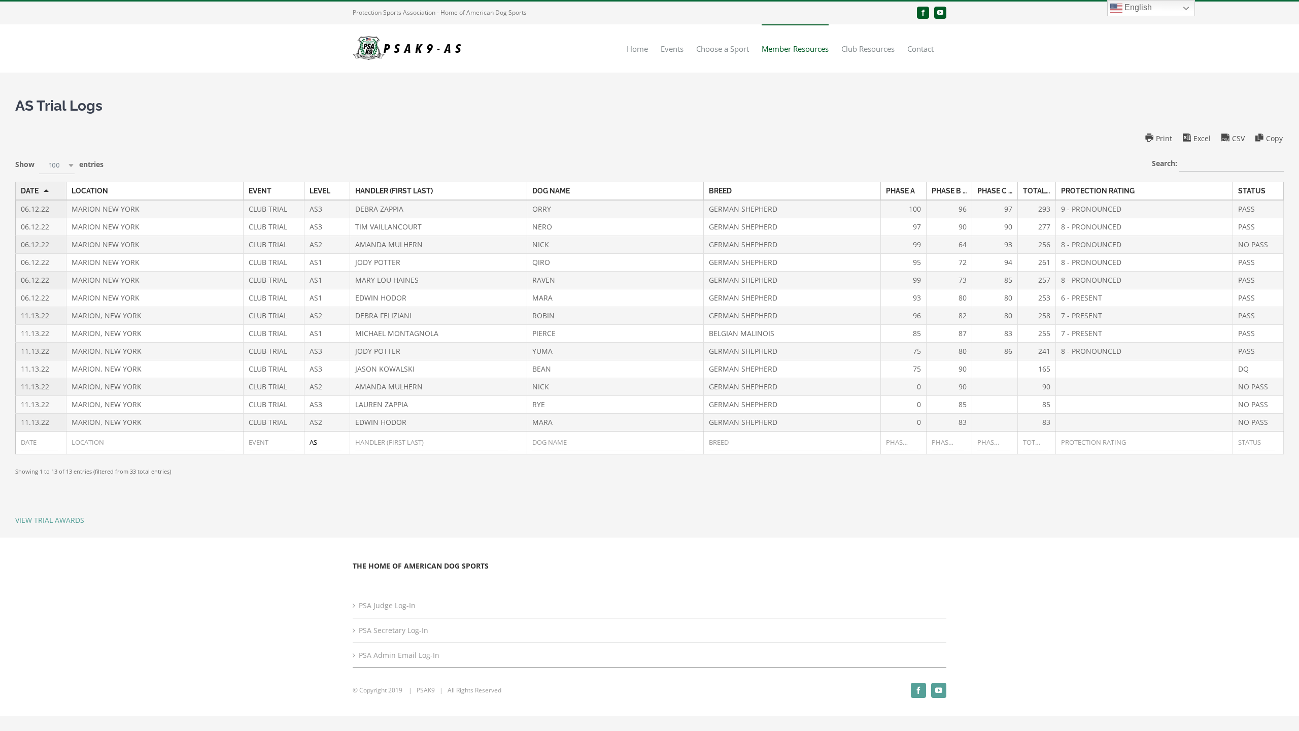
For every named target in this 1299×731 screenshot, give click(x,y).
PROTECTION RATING (1098, 191)
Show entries (59, 164)
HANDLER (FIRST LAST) (394, 191)
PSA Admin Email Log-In (399, 655)
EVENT (260, 191)
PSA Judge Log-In (387, 605)
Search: (1165, 163)
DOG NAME (551, 191)
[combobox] (57, 165)
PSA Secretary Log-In (393, 630)
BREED (720, 191)
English (1137, 7)
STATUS (1252, 191)
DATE (30, 191)
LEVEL (320, 191)
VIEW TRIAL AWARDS (49, 520)
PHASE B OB (952, 191)
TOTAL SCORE (1039, 191)
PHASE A (900, 191)
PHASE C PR (997, 191)
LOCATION (90, 191)
